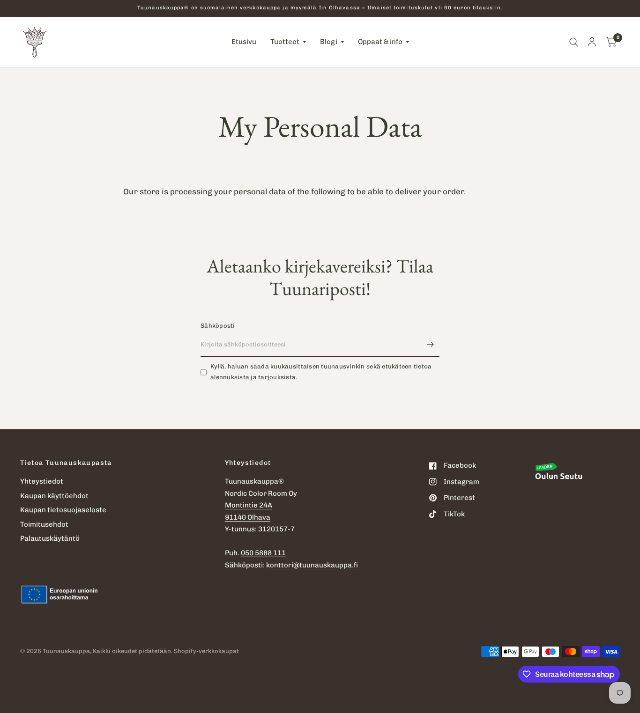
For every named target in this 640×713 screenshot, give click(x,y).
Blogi (328, 41)
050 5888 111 (263, 553)
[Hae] (574, 42)
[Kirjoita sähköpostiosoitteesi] (430, 344)
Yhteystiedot (41, 481)
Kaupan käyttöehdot (54, 496)
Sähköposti (218, 325)
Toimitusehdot (44, 524)
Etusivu (243, 41)
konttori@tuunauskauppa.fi (312, 565)
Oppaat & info (380, 41)
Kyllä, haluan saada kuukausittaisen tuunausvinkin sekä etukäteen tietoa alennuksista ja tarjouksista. (321, 372)
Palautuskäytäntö (50, 538)
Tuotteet (284, 41)
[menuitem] (243, 42)
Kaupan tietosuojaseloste (63, 510)
